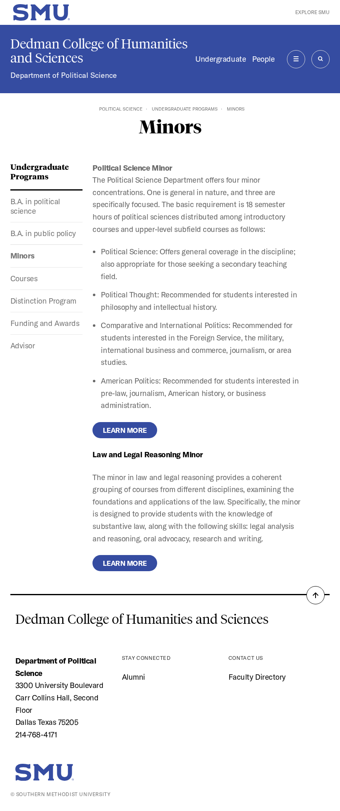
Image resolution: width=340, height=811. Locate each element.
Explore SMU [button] (312, 12)
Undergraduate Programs (185, 109)
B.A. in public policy (43, 233)
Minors (22, 256)
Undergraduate (220, 59)
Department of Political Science (63, 75)
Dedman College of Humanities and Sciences (99, 51)
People (263, 59)
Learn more (124, 430)
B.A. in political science (35, 206)
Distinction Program (43, 301)
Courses (24, 278)
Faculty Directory (257, 677)
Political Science (121, 109)
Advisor (22, 345)
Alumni (133, 677)
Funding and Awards (45, 323)
